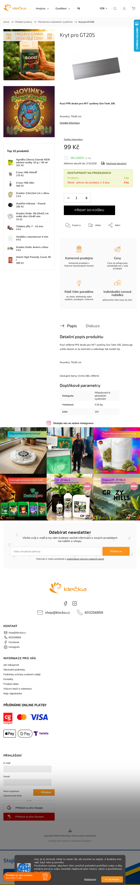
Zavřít (125, 236)
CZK (102, 8)
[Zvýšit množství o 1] (86, 198)
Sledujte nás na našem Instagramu (73, 423)
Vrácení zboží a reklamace (17, 688)
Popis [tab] (72, 325)
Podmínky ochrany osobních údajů (21, 674)
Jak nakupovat (11, 664)
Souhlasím (113, 879)
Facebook (65, 603)
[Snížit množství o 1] (68, 198)
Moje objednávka (12, 693)
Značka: (73, 139)
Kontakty (8, 679)
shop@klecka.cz (57, 612)
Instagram (74, 603)
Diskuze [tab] (93, 325)
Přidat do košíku (89, 210)
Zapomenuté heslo (12, 795)
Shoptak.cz (86, 840)
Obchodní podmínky (14, 669)
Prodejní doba (10, 683)
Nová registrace (11, 791)
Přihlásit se (116, 551)
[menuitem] (42, 8)
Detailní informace (70, 122)
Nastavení (90, 879)
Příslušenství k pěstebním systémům (102, 395)
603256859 (94, 612)
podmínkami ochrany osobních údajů (85, 558)
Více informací (42, 872)
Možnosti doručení (116, 163)
